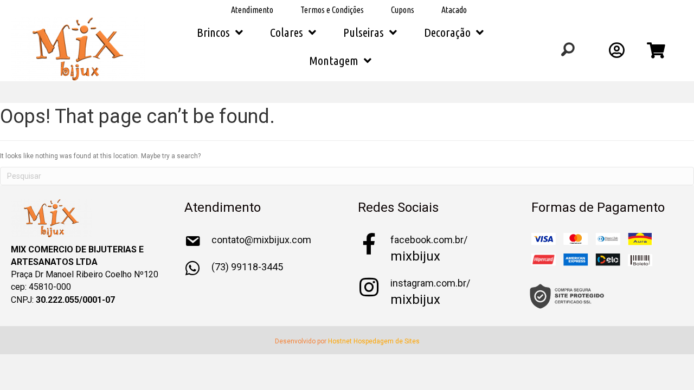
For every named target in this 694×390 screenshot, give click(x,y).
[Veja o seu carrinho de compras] (657, 53)
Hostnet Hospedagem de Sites (374, 341)
